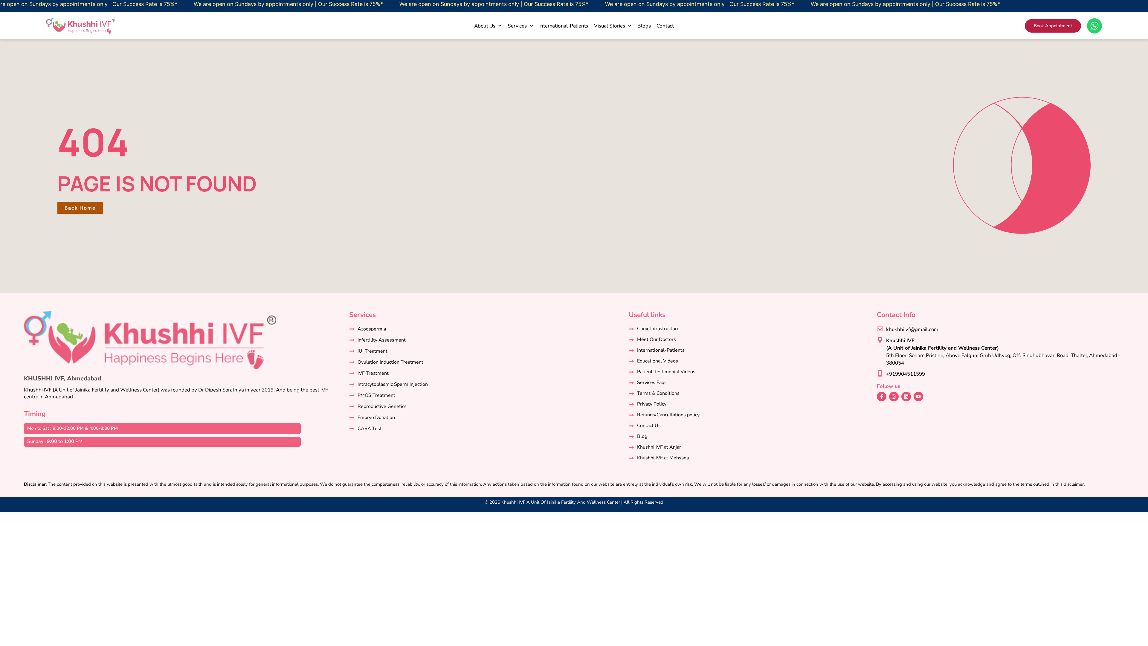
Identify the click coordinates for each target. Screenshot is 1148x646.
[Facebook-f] (881, 396)
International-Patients (563, 25)
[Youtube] (918, 396)
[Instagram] (894, 396)
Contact (665, 25)
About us (484, 25)
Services (517, 25)
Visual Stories (609, 25)
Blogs (644, 25)
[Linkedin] (906, 396)
